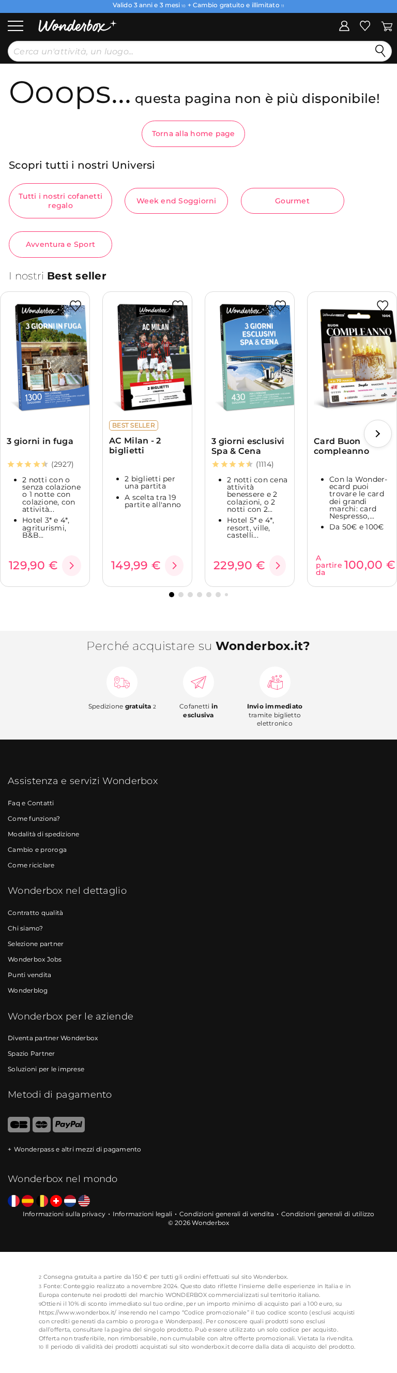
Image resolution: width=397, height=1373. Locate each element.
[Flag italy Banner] (28, 1201)
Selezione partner (36, 944)
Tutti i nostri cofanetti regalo (60, 200)
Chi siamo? (25, 928)
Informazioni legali (143, 1214)
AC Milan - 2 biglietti (135, 445)
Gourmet (292, 200)
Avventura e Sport (60, 244)
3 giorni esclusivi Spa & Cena (247, 446)
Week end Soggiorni (176, 200)
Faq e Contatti (31, 803)
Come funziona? (34, 818)
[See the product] (71, 565)
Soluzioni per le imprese (46, 1069)
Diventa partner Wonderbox (53, 1038)
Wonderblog (28, 990)
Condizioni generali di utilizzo (328, 1214)
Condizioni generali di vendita (226, 1214)
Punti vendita (29, 975)
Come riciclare (31, 865)
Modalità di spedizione (44, 834)
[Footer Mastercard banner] (42, 1130)
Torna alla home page (193, 133)
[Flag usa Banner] (84, 1201)
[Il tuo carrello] (387, 25)
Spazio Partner (31, 1053)
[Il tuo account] (344, 25)
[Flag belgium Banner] (42, 1201)
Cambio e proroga (37, 849)
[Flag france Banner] (14, 1201)
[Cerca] (380, 51)
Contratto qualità (35, 913)
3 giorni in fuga (40, 441)
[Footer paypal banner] (69, 1130)
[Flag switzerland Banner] (56, 1201)
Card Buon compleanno (341, 446)
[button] (378, 434)
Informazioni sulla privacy (64, 1214)
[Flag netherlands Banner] (70, 1201)
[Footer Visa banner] (19, 1130)
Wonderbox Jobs (35, 959)
